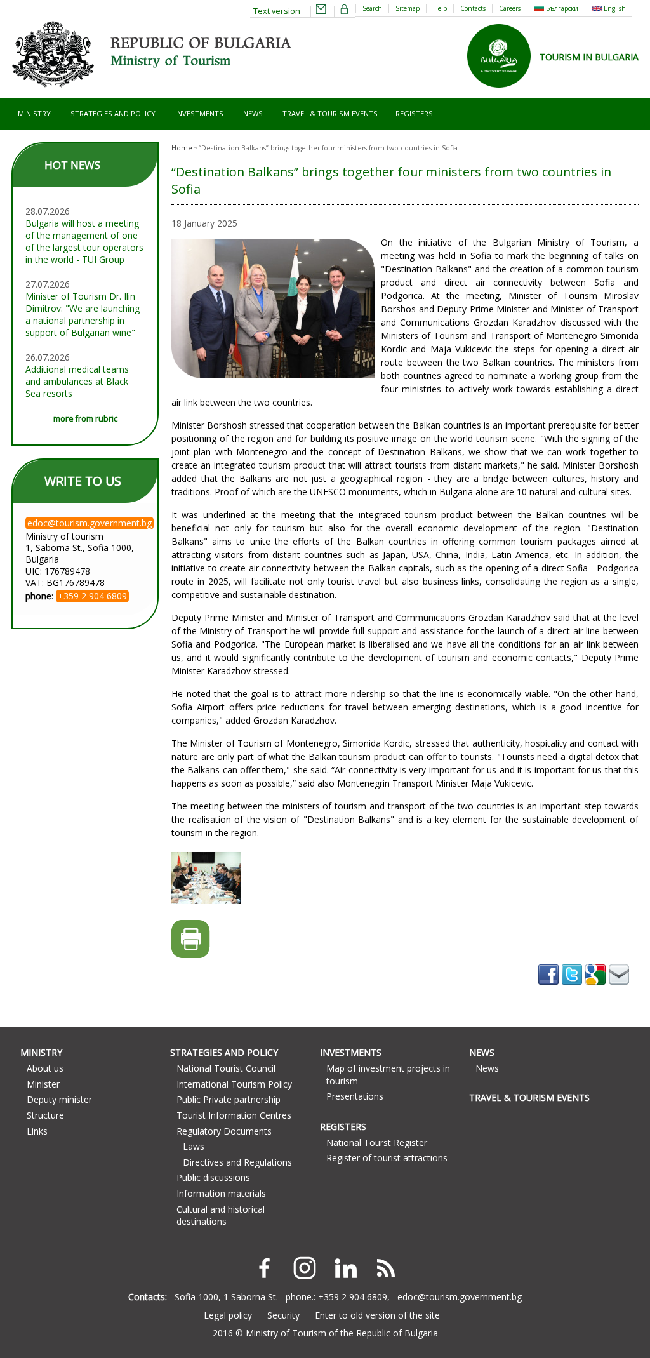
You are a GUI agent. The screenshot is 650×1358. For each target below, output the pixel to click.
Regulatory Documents (224, 1131)
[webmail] (321, 11)
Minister (43, 1084)
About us (45, 1068)
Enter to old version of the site (377, 1315)
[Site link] (503, 92)
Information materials (221, 1193)
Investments (199, 113)
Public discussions (213, 1177)
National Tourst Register (376, 1142)
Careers (510, 8)
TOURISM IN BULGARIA (589, 57)
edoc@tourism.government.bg (459, 1297)
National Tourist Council (225, 1068)
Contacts (473, 8)
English (614, 8)
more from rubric (85, 418)
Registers (414, 113)
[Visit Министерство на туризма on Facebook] (550, 989)
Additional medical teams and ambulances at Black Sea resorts (77, 381)
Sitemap (407, 8)
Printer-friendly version (190, 939)
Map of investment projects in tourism (388, 1074)
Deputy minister (59, 1099)
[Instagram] (304, 1268)
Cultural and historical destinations (220, 1215)
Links (37, 1131)
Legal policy (228, 1315)
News (253, 113)
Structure (45, 1115)
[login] (344, 11)
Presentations (354, 1096)
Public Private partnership (228, 1099)
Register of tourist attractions (387, 1158)
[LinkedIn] (345, 1268)
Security (283, 1315)
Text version (276, 11)
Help (440, 8)
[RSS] (386, 1268)
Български (561, 8)
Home (181, 147)
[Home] (151, 92)
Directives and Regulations (237, 1162)
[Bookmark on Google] (597, 989)
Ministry (34, 113)
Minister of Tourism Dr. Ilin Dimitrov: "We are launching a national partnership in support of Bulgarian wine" (82, 314)
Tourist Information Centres (233, 1115)
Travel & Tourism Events (330, 113)
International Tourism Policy (234, 1084)
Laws (193, 1146)
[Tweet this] (573, 989)
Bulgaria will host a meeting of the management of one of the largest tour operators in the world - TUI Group (84, 241)
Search (372, 8)
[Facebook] (264, 1268)
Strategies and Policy (113, 113)
